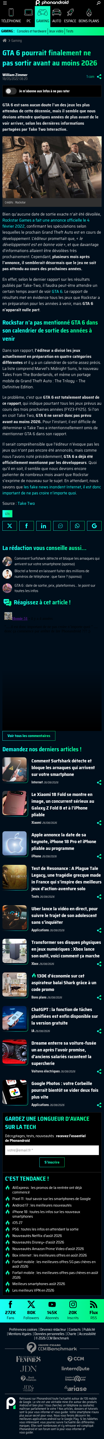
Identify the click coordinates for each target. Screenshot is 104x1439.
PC (29, 21)
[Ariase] (75, 1388)
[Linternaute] (75, 1369)
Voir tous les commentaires (28, 736)
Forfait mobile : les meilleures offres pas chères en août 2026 (55, 1275)
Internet (37, 782)
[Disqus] (52, 670)
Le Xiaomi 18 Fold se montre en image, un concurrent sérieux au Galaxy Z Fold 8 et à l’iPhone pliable (62, 804)
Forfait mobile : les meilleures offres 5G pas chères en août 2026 (54, 1264)
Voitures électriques (45, 1071)
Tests (69, 31)
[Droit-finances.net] (28, 1379)
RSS (93, 1315)
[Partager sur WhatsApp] (77, 526)
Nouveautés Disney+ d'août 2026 (38, 1242)
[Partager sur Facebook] (26, 526)
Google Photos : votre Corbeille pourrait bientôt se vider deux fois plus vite (64, 1090)
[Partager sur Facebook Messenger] (60, 526)
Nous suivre (94, 526)
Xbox (34, 963)
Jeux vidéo (56, 31)
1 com (90, 76)
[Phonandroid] (11, 1403)
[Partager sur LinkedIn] (43, 526)
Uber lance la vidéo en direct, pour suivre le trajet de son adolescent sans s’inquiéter (64, 915)
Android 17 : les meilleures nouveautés (42, 1205)
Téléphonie (11, 21)
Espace (70, 21)
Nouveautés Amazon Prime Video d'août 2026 (48, 1248)
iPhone (36, 856)
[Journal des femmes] (28, 1359)
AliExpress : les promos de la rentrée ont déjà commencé (47, 1189)
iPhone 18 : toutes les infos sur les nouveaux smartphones (46, 1214)
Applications (40, 930)
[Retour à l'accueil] (52, 2)
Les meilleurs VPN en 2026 (33, 1290)
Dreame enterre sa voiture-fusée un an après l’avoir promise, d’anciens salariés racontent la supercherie (63, 1053)
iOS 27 (17, 1222)
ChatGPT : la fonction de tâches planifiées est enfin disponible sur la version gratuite (64, 1016)
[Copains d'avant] (75, 1379)
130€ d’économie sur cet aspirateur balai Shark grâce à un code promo (63, 982)
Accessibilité (87, 1334)
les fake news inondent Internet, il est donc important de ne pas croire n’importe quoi (51, 490)
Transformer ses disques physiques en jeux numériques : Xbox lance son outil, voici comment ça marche (66, 949)
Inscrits (73, 1315)
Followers (31, 1315)
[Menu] (5, 3)
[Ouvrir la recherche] (99, 3)
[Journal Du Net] (28, 1369)
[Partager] (99, 76)
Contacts (75, 1329)
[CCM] (75, 1359)
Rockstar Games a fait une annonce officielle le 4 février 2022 (45, 223)
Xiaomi (36, 822)
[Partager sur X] (9, 526)
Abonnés (52, 1315)
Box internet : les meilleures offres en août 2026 (49, 1255)
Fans (10, 1315)
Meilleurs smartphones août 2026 (38, 1283)
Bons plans (89, 21)
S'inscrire (52, 1162)
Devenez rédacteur (53, 1329)
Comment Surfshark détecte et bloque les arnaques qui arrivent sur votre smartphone (63, 767)
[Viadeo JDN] (28, 1388)
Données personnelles (49, 1334)
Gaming (42, 21)
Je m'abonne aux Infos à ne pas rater (44, 91)
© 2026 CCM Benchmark (52, 1338)
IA (32, 1031)
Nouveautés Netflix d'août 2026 (37, 1235)
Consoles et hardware (31, 31)
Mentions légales (19, 1334)
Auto (56, 21)
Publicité (89, 1329)
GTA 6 (57, 291)
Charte (71, 1334)
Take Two (26, 503)
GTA (7, 514)
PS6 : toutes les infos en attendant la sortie (45, 1229)
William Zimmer (15, 75)
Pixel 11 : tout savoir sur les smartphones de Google (51, 1198)
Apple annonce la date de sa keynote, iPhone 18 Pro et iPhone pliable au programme (63, 841)
